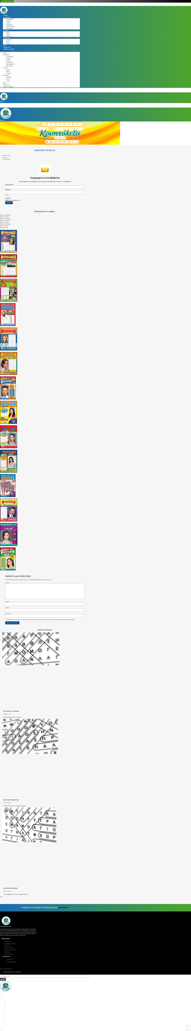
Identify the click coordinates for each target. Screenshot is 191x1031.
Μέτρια (8, 34)
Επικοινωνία (7, 47)
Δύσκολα (8, 36)
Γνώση (8, 43)
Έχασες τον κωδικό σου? (12, 200)
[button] (40, 51)
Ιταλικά (8, 23)
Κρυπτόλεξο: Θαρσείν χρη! (11, 800)
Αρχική (5, 15)
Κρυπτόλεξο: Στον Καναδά (11, 711)
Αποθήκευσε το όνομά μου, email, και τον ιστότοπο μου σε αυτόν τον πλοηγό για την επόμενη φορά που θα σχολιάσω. (41, 619)
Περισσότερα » (7, 714)
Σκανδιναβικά (9, 19)
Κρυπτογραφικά (10, 26)
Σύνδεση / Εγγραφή (9, 49)
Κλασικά (8, 21)
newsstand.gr (63, 907)
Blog (5, 45)
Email (7, 607)
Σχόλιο (7, 582)
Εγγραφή (7, 198)
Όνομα (7, 601)
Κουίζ (7, 41)
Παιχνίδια (8, 39)
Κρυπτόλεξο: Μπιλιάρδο (10, 888)
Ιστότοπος (8, 613)
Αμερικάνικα (9, 24)
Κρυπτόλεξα (9, 28)
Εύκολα (8, 32)
